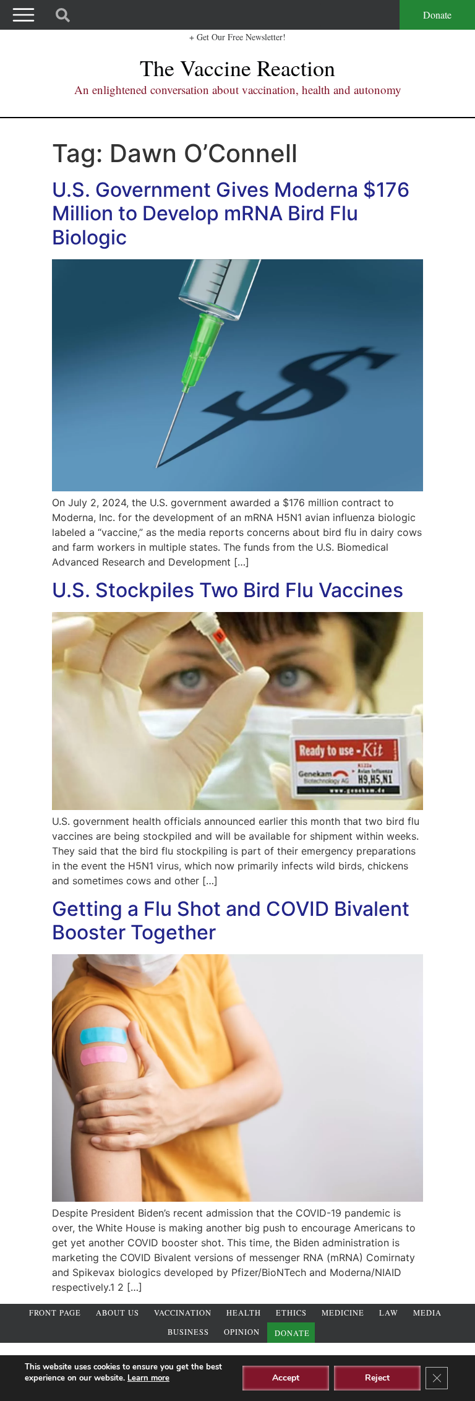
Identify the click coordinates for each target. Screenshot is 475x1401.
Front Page (55, 1313)
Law (388, 1313)
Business (188, 1332)
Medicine (343, 1313)
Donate (437, 14)
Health (243, 1313)
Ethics (291, 1313)
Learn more (148, 1378)
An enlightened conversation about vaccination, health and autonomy (237, 89)
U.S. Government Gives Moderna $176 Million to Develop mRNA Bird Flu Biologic (230, 213)
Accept (285, 1378)
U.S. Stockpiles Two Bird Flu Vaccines (227, 590)
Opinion (242, 1332)
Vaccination (183, 1313)
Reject (377, 1378)
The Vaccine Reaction (237, 67)
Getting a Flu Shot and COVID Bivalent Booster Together (230, 920)
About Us (117, 1313)
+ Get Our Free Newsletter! (237, 37)
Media (427, 1313)
